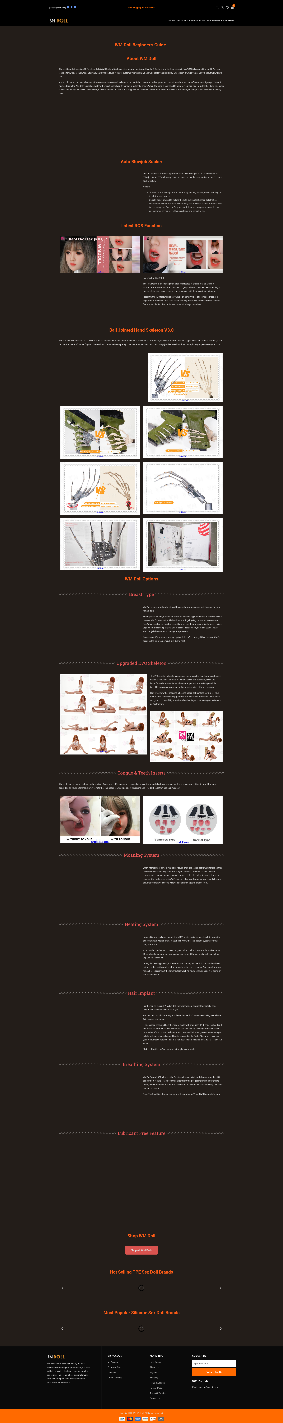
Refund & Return (158, 1383)
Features (193, 20)
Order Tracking (115, 1377)
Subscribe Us (214, 1372)
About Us (154, 1367)
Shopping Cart (114, 1367)
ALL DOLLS (182, 20)
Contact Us (155, 1398)
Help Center (155, 1362)
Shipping (154, 1377)
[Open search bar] (217, 8)
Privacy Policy (156, 1388)
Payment (154, 1372)
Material (216, 20)
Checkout (112, 1372)
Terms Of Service (158, 1393)
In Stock (171, 20)
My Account (113, 1362)
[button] (62, 1288)
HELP (231, 20)
